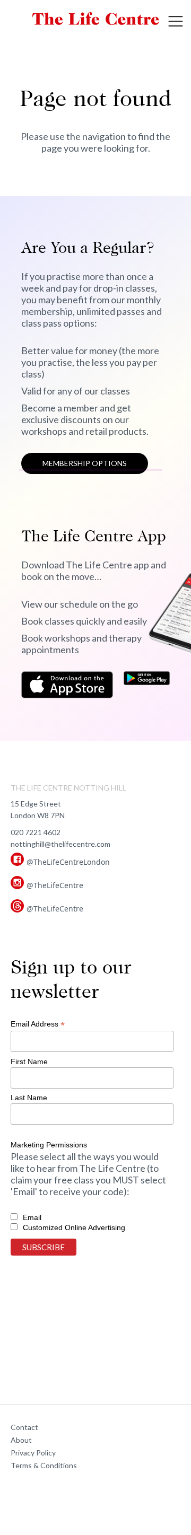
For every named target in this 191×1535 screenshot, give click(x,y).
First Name (29, 1061)
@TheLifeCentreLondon (68, 862)
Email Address (38, 1024)
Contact (24, 1427)
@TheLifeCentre (55, 885)
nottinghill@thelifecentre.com (60, 843)
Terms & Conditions (44, 1465)
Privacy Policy (33, 1452)
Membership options (84, 463)
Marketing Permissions (49, 1145)
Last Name (29, 1097)
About (21, 1439)
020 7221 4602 (35, 832)
